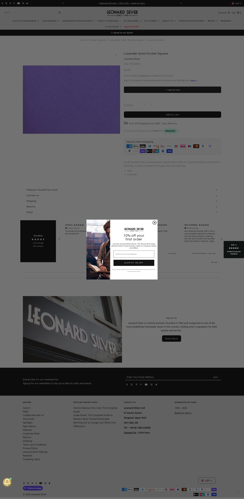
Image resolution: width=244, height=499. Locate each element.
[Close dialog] (154, 223)
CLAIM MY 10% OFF (133, 263)
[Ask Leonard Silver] (7, 482)
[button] (234, 249)
